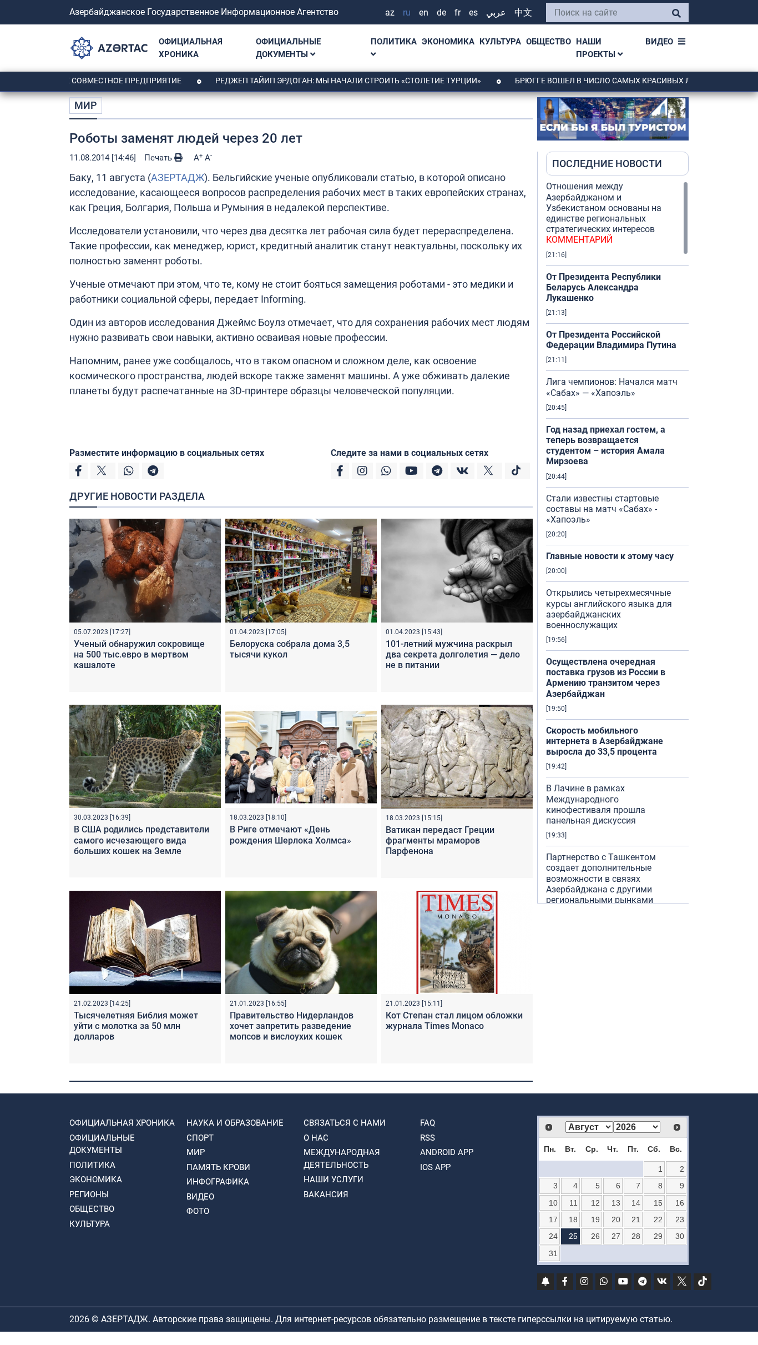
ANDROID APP (446, 1152)
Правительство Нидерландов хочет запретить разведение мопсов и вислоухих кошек (291, 1026)
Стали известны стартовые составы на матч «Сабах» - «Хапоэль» (602, 509)
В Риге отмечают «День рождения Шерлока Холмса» (290, 834)
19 (595, 1219)
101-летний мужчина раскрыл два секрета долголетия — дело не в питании (453, 654)
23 (679, 1219)
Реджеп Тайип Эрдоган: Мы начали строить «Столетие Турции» (312, 80)
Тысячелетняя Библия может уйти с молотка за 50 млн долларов (136, 1026)
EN (423, 12)
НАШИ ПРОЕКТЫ (597, 48)
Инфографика (217, 1182)
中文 (523, 12)
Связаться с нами (345, 1123)
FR (457, 12)
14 (635, 1202)
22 (658, 1219)
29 (658, 1236)
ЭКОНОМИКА (448, 42)
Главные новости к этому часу (610, 556)
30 (679, 1236)
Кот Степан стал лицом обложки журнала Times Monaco (454, 1020)
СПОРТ (200, 1138)
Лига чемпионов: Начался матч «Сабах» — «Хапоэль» (612, 387)
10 (553, 1202)
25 (573, 1236)
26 (595, 1236)
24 (553, 1236)
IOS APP (435, 1167)
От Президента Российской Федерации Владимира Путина (611, 339)
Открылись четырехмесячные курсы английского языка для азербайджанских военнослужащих (609, 609)
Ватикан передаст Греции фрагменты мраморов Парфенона (440, 840)
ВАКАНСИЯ (326, 1195)
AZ (390, 12)
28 (635, 1236)
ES (473, 12)
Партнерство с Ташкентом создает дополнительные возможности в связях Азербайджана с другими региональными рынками (601, 884)
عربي (496, 12)
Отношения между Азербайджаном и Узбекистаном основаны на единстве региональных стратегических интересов (603, 213)
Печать (159, 158)
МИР (85, 105)
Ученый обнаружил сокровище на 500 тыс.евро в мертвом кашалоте (139, 654)
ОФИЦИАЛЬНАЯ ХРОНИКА (191, 48)
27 (616, 1236)
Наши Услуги (333, 1180)
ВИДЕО (659, 42)
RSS (427, 1138)
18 (573, 1219)
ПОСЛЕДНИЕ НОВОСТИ (607, 163)
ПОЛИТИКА (394, 42)
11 (573, 1202)
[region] (617, 542)
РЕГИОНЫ (89, 1195)
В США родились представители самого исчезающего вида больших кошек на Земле (141, 840)
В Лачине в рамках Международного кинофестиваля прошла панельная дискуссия (595, 804)
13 (616, 1202)
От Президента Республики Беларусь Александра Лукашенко (603, 287)
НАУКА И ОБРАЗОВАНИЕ (235, 1123)
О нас (316, 1138)
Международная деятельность (342, 1158)
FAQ (427, 1123)
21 (635, 1219)
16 (679, 1202)
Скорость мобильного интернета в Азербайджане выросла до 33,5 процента (604, 741)
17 (553, 1219)
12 (595, 1202)
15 (658, 1202)
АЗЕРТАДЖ (177, 177)
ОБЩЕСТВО (548, 42)
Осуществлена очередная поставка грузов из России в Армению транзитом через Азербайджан (605, 677)
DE (441, 12)
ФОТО (197, 1211)
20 (616, 1219)
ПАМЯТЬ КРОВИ (218, 1167)
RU (407, 12)
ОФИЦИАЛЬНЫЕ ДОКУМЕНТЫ (288, 48)
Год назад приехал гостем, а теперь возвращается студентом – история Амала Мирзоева (605, 445)
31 (553, 1253)
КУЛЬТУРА (500, 42)
